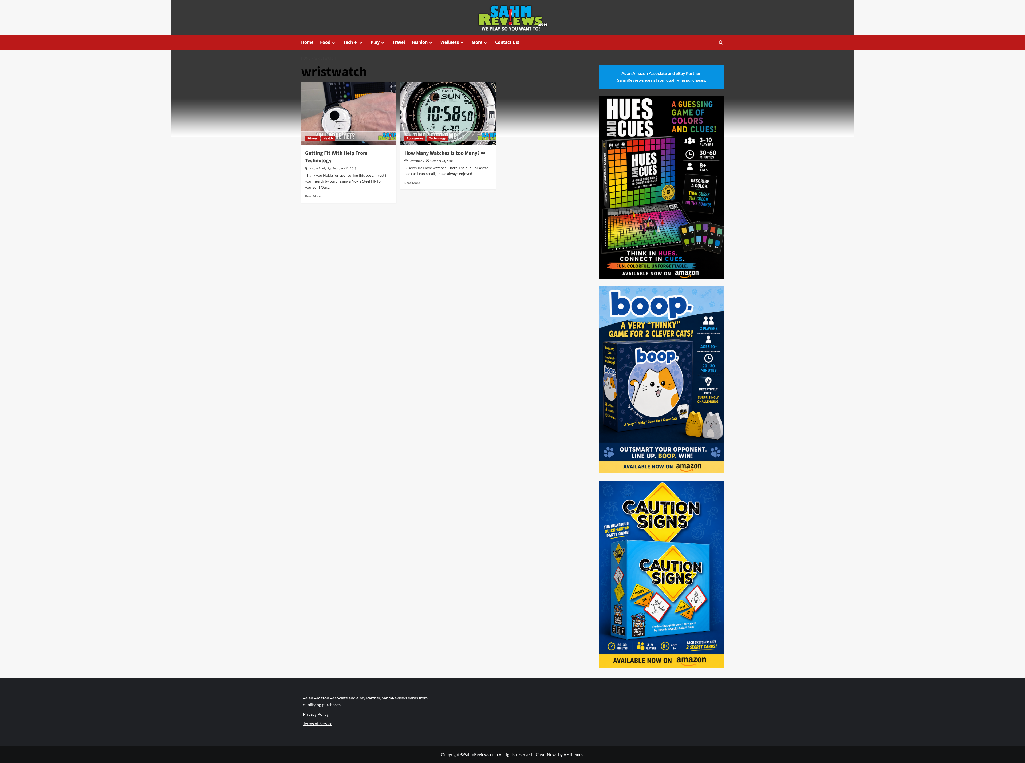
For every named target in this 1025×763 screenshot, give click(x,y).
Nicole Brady (317, 168)
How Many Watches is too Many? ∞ (444, 153)
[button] (721, 42)
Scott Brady (416, 161)
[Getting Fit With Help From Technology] (348, 113)
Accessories (415, 138)
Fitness (312, 138)
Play (375, 42)
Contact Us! (507, 42)
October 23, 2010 (441, 161)
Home (307, 42)
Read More (313, 196)
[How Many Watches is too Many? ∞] (448, 113)
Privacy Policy (316, 714)
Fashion (420, 42)
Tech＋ (350, 42)
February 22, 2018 (344, 168)
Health (328, 138)
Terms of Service (317, 723)
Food (325, 42)
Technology (437, 138)
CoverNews (546, 754)
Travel (398, 42)
